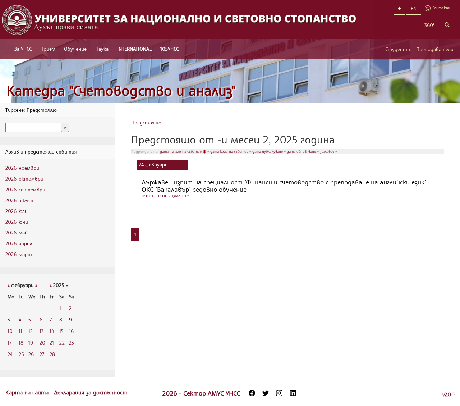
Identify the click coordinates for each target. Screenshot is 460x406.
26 (31, 354)
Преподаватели (435, 49)
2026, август (20, 200)
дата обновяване (302, 151)
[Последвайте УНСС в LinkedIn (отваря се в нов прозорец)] (293, 393)
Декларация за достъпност (90, 392)
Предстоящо (146, 122)
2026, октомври (24, 178)
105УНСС (169, 49)
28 (52, 354)
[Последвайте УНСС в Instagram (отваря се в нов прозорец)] (279, 393)
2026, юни (16, 222)
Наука (102, 49)
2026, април (18, 243)
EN (414, 8)
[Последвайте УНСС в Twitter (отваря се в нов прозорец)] (265, 393)
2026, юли (16, 211)
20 (42, 342)
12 (30, 331)
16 (71, 331)
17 (10, 342)
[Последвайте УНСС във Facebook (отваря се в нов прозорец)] (252, 393)
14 (52, 331)
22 (62, 342)
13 (42, 331)
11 (20, 331)
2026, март (18, 254)
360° (429, 25)
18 (21, 342)
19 (30, 342)
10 (10, 331)
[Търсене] (447, 25)
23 (71, 342)
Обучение (75, 49)
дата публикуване (268, 151)
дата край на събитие (229, 151)
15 (61, 331)
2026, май (16, 232)
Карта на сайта (27, 392)
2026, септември (25, 189)
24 (10, 354)
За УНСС (23, 49)
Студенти (397, 49)
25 (21, 354)
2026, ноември (22, 168)
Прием (47, 49)
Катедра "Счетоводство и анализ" (121, 90)
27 (42, 354)
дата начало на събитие (181, 151)
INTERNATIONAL (134, 49)
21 (52, 342)
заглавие (327, 151)
